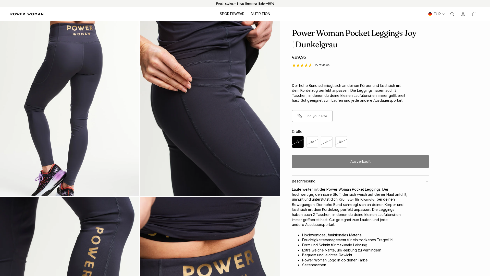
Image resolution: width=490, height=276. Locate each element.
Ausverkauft (360, 161)
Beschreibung (303, 181)
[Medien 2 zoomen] (210, 108)
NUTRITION (260, 14)
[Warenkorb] (474, 14)
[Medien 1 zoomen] (69, 108)
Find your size (315, 116)
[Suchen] (452, 14)
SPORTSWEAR (232, 14)
